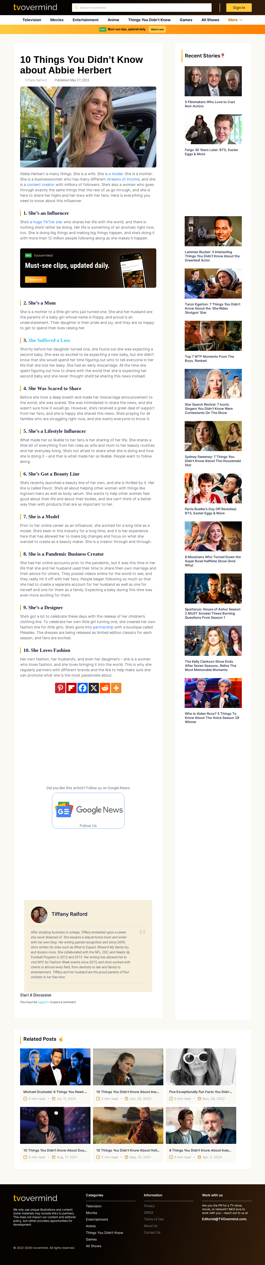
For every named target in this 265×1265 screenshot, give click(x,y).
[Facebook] (82, 688)
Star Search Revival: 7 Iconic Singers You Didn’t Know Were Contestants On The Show (209, 408)
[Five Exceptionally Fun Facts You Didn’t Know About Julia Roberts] (201, 1066)
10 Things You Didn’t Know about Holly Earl (131, 1150)
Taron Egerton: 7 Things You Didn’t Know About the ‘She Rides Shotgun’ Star (212, 308)
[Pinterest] (60, 688)
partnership (103, 627)
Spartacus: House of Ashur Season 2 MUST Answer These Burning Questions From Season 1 (213, 613)
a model (115, 174)
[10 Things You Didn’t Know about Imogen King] (128, 1066)
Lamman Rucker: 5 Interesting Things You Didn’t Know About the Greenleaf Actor (212, 256)
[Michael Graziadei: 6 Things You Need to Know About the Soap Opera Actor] (55, 1066)
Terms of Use (154, 1219)
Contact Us (152, 1233)
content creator (41, 184)
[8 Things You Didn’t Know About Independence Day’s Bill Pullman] (201, 1125)
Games (186, 20)
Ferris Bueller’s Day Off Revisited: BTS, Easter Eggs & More (211, 511)
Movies (57, 20)
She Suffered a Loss (49, 340)
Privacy (149, 1206)
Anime (113, 20)
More (233, 20)
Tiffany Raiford (35, 80)
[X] (94, 688)
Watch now (157, 29)
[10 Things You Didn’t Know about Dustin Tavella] (55, 1125)
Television (31, 20)
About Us (150, 1226)
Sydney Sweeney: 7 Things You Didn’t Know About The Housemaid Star (213, 461)
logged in (43, 1002)
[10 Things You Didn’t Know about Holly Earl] (128, 1125)
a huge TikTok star (46, 222)
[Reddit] (105, 688)
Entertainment (86, 20)
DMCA (148, 1213)
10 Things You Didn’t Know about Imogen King (133, 1092)
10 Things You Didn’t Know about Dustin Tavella (61, 1150)
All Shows (210, 20)
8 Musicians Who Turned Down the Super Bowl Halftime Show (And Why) (213, 561)
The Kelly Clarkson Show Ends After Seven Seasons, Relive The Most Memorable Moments (210, 665)
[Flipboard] (71, 688)
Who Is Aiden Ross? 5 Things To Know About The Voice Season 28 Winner (212, 717)
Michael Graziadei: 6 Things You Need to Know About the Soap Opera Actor (84, 1092)
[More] (116, 688)
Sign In (239, 7)
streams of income (123, 179)
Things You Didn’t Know (149, 20)
